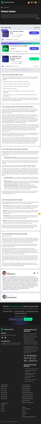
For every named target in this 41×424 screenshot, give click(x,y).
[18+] (25, 356)
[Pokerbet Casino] (20, 48)
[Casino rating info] (18, 39)
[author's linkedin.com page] (34, 273)
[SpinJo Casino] (20, 61)
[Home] (1, 7)
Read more (38, 18)
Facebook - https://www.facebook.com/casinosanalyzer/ (2, 337)
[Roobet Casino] (20, 35)
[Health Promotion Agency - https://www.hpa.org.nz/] (33, 361)
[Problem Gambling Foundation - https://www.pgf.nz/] (26, 361)
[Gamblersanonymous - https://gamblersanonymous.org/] (30, 358)
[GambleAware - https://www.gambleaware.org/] (31, 356)
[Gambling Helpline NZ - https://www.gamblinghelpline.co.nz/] (34, 358)
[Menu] (38, 2)
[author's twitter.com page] (37, 273)
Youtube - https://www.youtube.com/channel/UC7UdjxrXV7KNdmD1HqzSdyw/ (5, 337)
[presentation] (20, 319)
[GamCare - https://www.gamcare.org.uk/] (26, 358)
